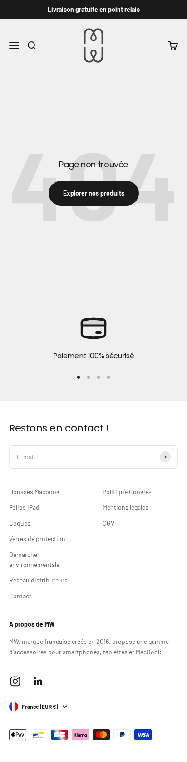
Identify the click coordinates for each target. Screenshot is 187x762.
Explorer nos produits (93, 193)
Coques (19, 523)
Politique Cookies (127, 492)
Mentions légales (125, 507)
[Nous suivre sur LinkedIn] (38, 681)
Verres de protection (37, 538)
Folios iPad (24, 507)
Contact (20, 596)
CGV (108, 523)
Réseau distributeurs (38, 580)
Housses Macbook (34, 492)
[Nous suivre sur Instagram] (15, 681)
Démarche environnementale (34, 559)
